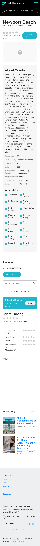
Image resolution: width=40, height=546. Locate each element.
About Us (6, 486)
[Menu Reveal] (36, 4)
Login (30, 303)
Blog (4, 490)
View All (32, 411)
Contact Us (7, 494)
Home (5, 479)
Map (4, 483)
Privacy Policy (19, 541)
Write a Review (12, 274)
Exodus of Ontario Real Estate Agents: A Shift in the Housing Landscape (26, 442)
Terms (12, 541)
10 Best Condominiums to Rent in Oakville (26, 421)
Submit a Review (28, 35)
